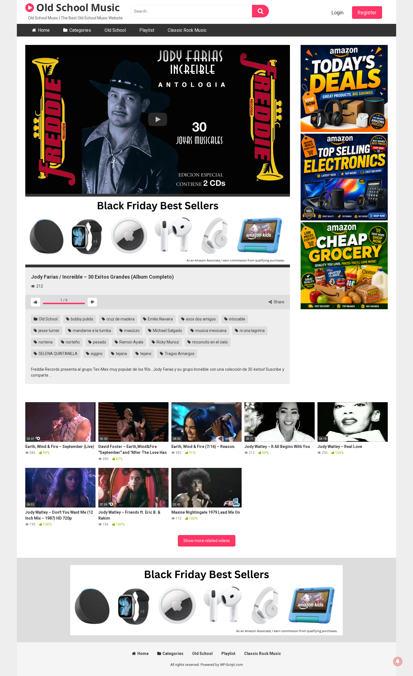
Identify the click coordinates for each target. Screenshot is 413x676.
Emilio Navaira (160, 319)
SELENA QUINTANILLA (58, 353)
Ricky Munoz (167, 342)
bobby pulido (81, 319)
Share (278, 302)
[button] (157, 119)
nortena (45, 342)
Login (338, 12)
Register (367, 12)
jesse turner (49, 330)
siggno (96, 353)
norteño (72, 342)
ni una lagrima (252, 330)
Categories (80, 30)
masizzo (131, 330)
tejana (121, 353)
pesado (99, 342)
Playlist (146, 30)
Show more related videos (206, 540)
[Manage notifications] (397, 661)
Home (44, 30)
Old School (115, 30)
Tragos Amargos (179, 353)
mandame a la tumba (91, 330)
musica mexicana (210, 330)
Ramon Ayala (131, 342)
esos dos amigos (200, 319)
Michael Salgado (167, 330)
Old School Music (77, 7)
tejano (145, 353)
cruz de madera (120, 319)
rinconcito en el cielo (209, 342)
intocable (236, 319)
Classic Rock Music (187, 30)
